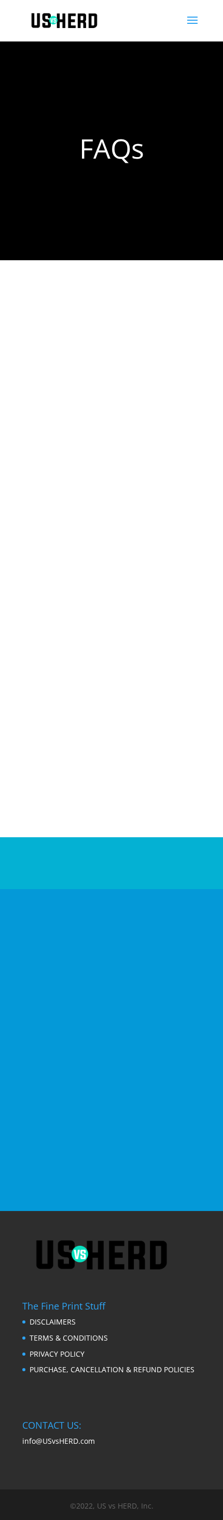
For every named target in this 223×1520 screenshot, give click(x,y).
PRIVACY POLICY (57, 1354)
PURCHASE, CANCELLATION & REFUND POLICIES (112, 1369)
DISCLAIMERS (53, 1322)
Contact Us (106, 1154)
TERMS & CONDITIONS (69, 1338)
